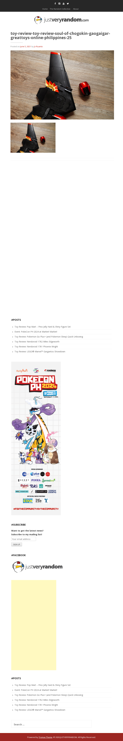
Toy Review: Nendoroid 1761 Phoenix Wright (36, 346)
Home (45, 9)
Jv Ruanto (38, 46)
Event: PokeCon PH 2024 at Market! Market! (36, 331)
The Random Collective (60, 9)
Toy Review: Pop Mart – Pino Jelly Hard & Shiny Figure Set (43, 326)
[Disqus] (62, 201)
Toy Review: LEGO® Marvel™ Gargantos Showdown (40, 351)
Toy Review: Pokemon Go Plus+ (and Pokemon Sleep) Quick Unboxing (49, 336)
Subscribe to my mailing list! (26, 534)
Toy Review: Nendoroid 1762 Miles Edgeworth (37, 341)
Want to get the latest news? (27, 530)
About (75, 9)
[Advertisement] (33, 625)
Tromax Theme (45, 737)
